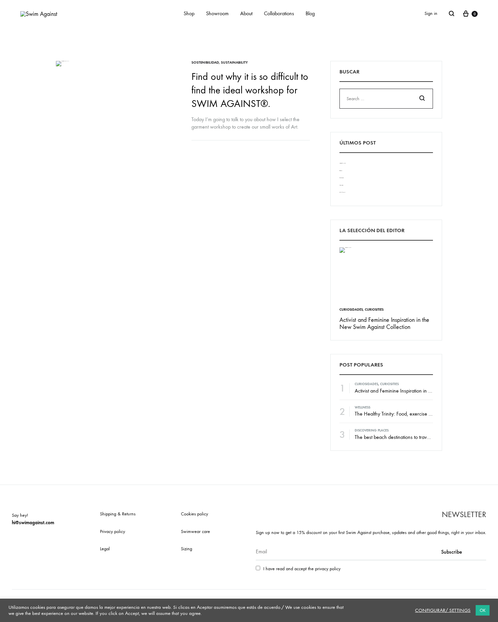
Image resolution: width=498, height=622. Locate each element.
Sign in (430, 13)
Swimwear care (195, 531)
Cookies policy (194, 514)
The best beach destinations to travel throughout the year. (414, 437)
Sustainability (234, 62)
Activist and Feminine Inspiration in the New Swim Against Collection (384, 323)
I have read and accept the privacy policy (301, 569)
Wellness (362, 407)
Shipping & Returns (118, 514)
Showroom (217, 13)
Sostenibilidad (205, 62)
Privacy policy (112, 531)
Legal (105, 549)
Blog (310, 13)
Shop (189, 13)
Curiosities (374, 310)
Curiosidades (351, 310)
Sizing (186, 549)
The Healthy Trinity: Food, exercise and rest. (401, 413)
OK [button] (482, 610)
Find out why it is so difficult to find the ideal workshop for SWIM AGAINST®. (249, 90)
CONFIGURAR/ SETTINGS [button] (443, 610)
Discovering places (372, 430)
